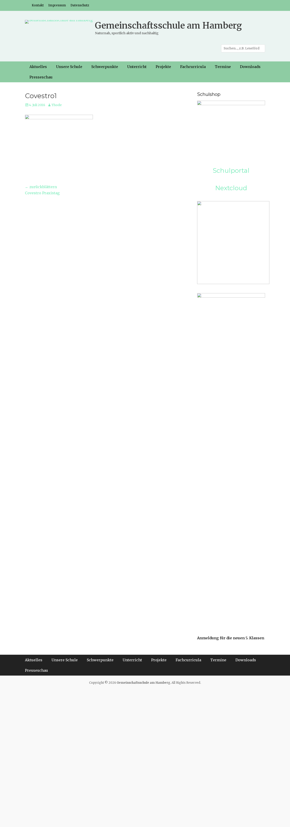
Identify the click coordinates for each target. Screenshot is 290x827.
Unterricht (137, 66)
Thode (56, 105)
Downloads (250, 66)
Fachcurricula (193, 66)
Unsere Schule (69, 66)
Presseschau (41, 77)
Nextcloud (231, 188)
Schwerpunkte (104, 66)
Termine (223, 66)
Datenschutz (79, 5)
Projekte (163, 66)
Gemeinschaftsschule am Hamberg (168, 25)
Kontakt (38, 5)
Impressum (57, 5)
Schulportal (231, 170)
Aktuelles (38, 66)
